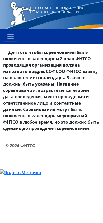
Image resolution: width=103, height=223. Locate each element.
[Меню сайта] (10, 36)
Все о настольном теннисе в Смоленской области (58, 9)
